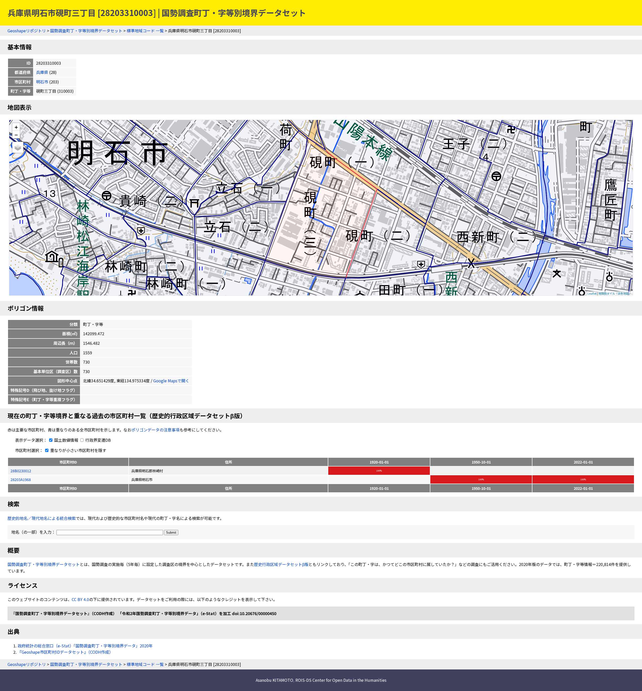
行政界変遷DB (97, 440)
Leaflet (592, 293)
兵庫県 (42, 72)
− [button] (16, 134)
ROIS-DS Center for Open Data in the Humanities (340, 680)
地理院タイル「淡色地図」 (614, 293)
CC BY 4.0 (80, 599)
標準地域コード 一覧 (145, 31)
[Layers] (17, 147)
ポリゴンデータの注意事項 (155, 430)
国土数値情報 (66, 440)
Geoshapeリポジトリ (27, 31)
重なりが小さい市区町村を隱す (77, 450)
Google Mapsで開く (171, 381)
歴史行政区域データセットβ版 (281, 564)
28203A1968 (21, 479)
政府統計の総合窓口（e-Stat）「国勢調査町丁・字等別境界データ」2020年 (85, 646)
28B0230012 (21, 470)
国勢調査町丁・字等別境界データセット (86, 31)
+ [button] (16, 127)
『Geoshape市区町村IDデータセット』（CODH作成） (65, 652)
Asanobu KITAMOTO (274, 680)
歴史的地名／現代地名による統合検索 (42, 518)
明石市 (42, 82)
